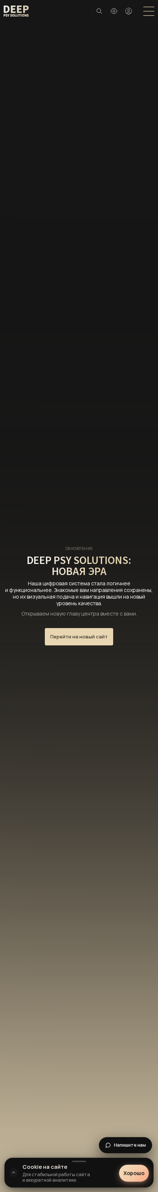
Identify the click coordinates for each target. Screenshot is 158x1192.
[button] (114, 11)
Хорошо (133, 1173)
